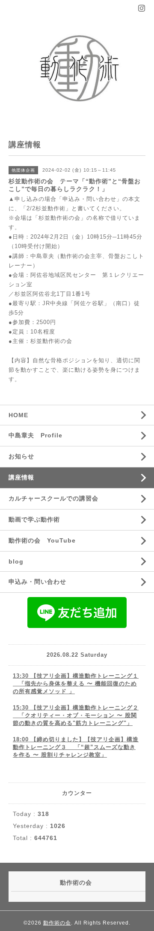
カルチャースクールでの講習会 (53, 498)
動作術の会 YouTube (42, 540)
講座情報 (21, 477)
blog (16, 561)
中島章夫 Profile (35, 435)
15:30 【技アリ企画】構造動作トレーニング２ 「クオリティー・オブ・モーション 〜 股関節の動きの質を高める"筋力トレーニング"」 (76, 715)
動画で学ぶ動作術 (34, 519)
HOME (18, 415)
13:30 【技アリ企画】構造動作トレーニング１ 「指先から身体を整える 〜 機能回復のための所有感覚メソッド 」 (76, 683)
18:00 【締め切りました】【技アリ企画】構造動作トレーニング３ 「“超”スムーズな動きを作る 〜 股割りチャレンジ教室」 (76, 747)
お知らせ (21, 456)
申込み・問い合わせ (37, 581)
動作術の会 (57, 923)
